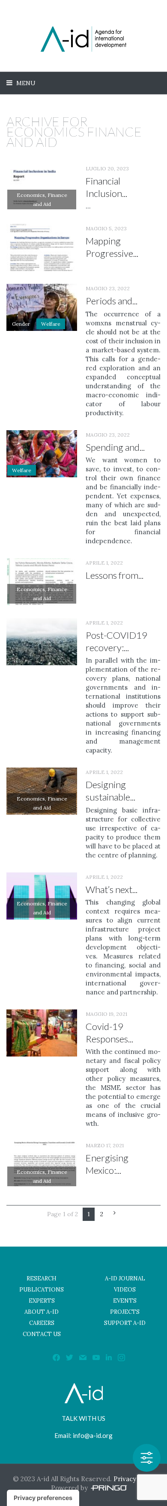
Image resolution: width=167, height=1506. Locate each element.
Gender (21, 324)
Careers (41, 1323)
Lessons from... (114, 575)
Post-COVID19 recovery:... (116, 641)
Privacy (124, 1479)
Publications (41, 1289)
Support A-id (125, 1323)
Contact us (42, 1334)
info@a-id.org (93, 1435)
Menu (25, 83)
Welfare (50, 324)
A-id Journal (125, 1278)
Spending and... (115, 447)
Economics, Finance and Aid (42, 199)
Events (125, 1300)
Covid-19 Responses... (109, 1033)
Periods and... (111, 301)
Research (42, 1278)
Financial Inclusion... (106, 187)
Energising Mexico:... (107, 1164)
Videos (125, 1289)
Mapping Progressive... (112, 247)
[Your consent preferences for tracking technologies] (43, 1498)
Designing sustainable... (110, 791)
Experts (42, 1300)
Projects (125, 1312)
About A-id (41, 1312)
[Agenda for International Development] (83, 39)
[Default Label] (108, 1357)
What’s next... (111, 889)
